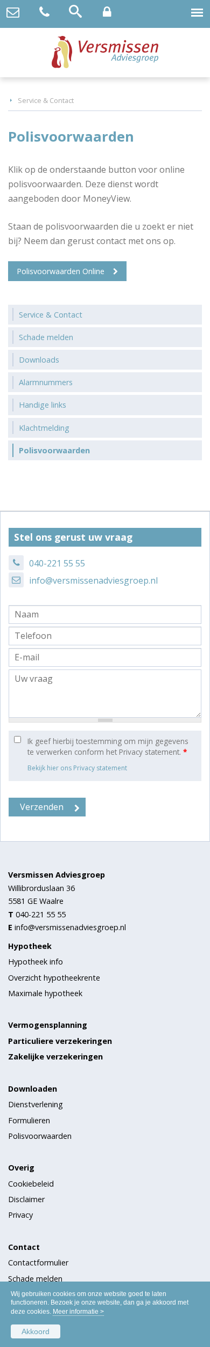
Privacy (20, 1215)
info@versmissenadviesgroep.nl (93, 580)
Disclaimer (26, 1199)
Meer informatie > (78, 1311)
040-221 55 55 (57, 563)
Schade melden (35, 1279)
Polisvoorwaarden (40, 1136)
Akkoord (36, 1331)
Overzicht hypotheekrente (54, 978)
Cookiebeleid (31, 1184)
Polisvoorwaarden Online (60, 271)
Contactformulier (38, 1262)
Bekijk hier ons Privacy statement (77, 767)
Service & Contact (46, 100)
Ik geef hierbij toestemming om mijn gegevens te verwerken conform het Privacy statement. (107, 746)
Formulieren (29, 1120)
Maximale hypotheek (45, 993)
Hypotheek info (35, 961)
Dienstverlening (35, 1104)
